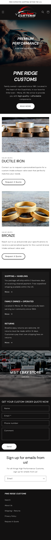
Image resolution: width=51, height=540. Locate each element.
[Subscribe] (43, 478)
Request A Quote (13, 182)
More (7, 292)
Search (8, 500)
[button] (3, 12)
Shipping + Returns (12, 511)
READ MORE (25, 106)
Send (9, 446)
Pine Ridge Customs (21, 538)
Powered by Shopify (35, 538)
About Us (8, 505)
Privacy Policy (10, 516)
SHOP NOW (25, 376)
